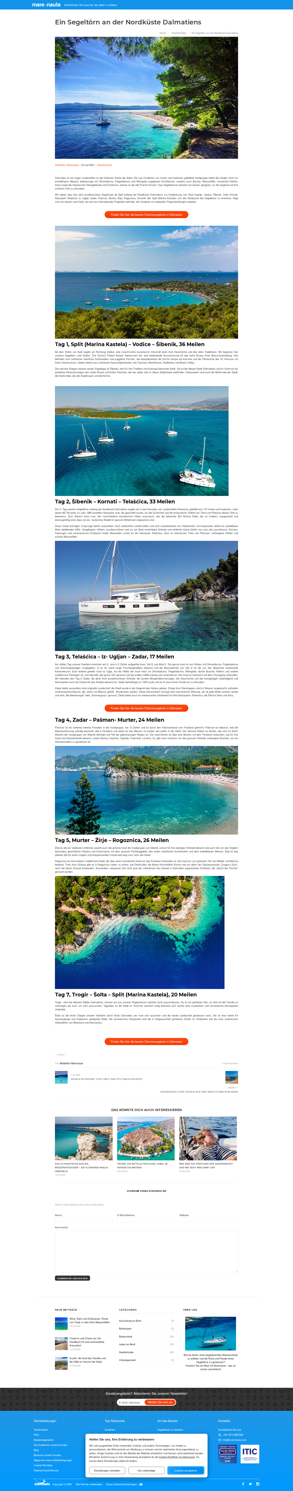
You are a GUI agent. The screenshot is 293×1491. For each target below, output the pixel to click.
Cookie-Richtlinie (43, 1465)
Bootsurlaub (125, 1336)
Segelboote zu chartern (170, 1429)
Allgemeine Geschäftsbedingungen (53, 1460)
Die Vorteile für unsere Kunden (50, 1445)
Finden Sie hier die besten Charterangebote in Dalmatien (146, 214)
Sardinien (110, 1429)
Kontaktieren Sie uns (229, 1429)
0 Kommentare (230, 1063)
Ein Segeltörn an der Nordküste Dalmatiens (215, 33)
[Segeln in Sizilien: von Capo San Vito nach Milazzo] (61, 1077)
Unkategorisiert (127, 1360)
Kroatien (61, 1054)
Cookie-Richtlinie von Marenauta (177, 1457)
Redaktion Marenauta (67, 165)
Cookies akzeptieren (185, 1470)
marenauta (46, 4)
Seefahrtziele (179, 33)
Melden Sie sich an (160, 1402)
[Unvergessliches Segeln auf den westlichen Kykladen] (231, 1077)
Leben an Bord (127, 1344)
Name (58, 1215)
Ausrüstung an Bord (130, 1320)
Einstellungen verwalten (107, 1470)
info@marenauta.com (235, 1440)
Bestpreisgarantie (43, 1440)
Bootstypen (125, 1328)
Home (163, 33)
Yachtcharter (41, 1429)
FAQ (36, 1434)
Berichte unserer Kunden (47, 1455)
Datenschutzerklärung (46, 1470)
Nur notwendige (146, 1470)
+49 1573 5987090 (233, 1434)
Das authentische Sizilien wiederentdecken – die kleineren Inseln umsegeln (81, 1167)
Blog (36, 1450)
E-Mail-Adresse (125, 1215)
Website (184, 1215)
